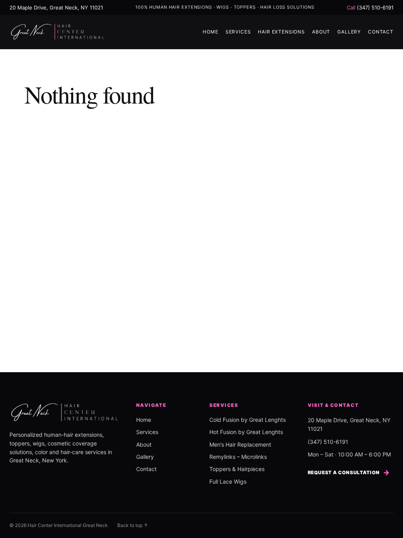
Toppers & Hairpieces (236, 469)
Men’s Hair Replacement (240, 444)
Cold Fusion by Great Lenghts (247, 419)
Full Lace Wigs (227, 481)
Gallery (349, 32)
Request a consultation (349, 472)
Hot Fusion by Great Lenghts (246, 432)
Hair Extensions (281, 32)
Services (238, 32)
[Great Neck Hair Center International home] (57, 32)
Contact (381, 32)
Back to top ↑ (132, 525)
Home (210, 32)
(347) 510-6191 (370, 7)
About (321, 32)
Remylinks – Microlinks (238, 456)
